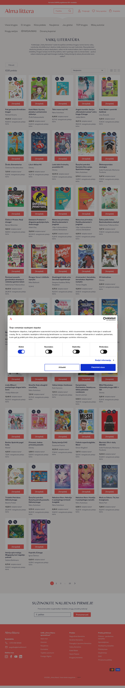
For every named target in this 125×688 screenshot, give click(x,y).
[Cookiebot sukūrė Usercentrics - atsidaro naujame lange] (105, 319)
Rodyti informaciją (103, 360)
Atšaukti (62, 367)
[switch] (48, 352)
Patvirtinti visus (98, 367)
